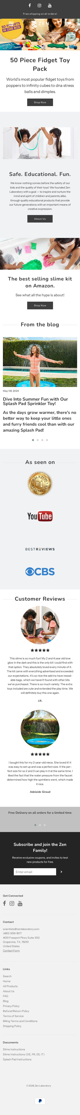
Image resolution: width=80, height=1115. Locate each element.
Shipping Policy (12, 1026)
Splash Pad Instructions (17, 1059)
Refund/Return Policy (16, 1011)
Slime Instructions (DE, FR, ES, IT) (24, 1054)
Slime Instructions (14, 1049)
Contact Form (11, 950)
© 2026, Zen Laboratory (38, 1085)
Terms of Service (13, 1016)
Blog (5, 1001)
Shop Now (40, 102)
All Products (10, 986)
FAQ (5, 996)
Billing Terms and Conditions (20, 1021)
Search (7, 976)
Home (6, 981)
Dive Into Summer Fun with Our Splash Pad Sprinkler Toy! (35, 401)
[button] (33, 440)
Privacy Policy (11, 1006)
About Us (40, 218)
